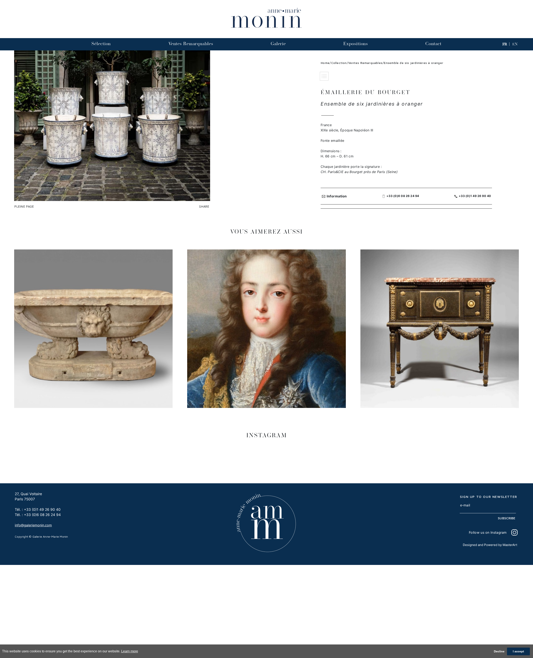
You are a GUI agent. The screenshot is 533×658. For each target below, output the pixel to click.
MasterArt (510, 545)
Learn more (129, 651)
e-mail (465, 505)
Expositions (355, 43)
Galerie (278, 43)
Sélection (101, 43)
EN (515, 44)
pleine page (24, 206)
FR (504, 44)
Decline (499, 651)
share (204, 206)
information (337, 196)
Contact (433, 43)
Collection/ (339, 63)
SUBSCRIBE (507, 518)
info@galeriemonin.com (33, 525)
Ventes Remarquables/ (366, 63)
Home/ (326, 63)
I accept (518, 651)
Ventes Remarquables (190, 43)
